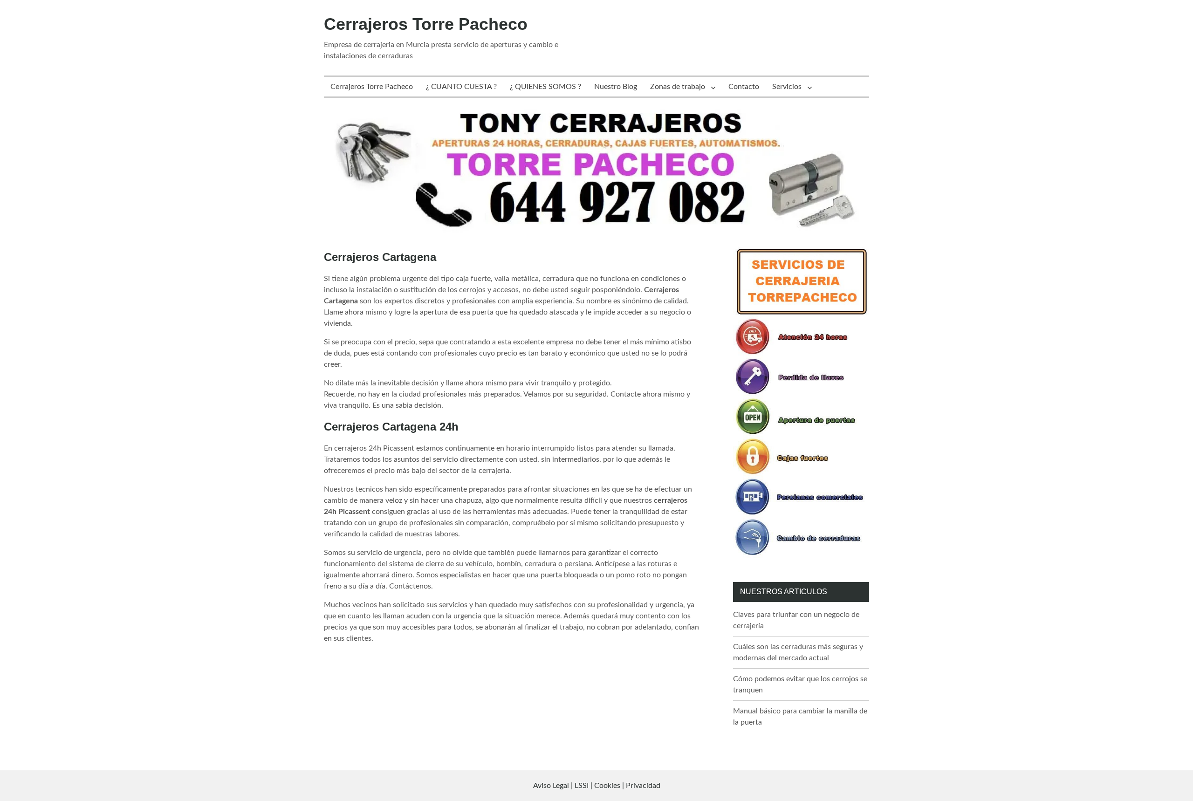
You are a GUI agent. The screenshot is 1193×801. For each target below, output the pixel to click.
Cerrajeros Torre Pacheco (426, 24)
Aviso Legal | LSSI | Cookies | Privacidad (596, 785)
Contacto (743, 86)
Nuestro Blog (615, 86)
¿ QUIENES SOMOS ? (545, 86)
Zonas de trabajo (677, 86)
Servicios (787, 86)
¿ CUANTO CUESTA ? (461, 86)
